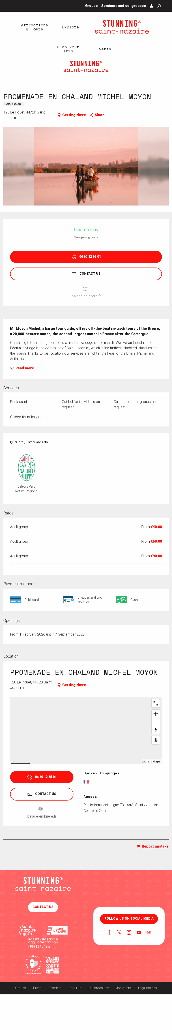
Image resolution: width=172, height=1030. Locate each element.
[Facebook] (109, 932)
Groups (20, 988)
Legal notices (147, 988)
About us (75, 988)
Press (37, 988)
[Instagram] (129, 932)
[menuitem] (34, 27)
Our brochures (98, 988)
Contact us (43, 907)
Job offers (123, 988)
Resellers (55, 988)
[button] (159, 5)
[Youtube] (139, 932)
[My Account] (152, 5)
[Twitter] (119, 932)
